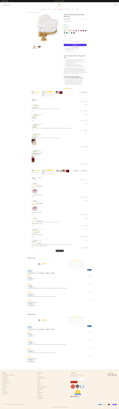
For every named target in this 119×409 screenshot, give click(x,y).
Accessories (54, 9)
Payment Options (40, 398)
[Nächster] (61, 28)
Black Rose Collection (5, 379)
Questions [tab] (39, 177)
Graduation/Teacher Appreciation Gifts (8, 374)
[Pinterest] (76, 396)
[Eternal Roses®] (59, 5)
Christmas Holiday (5, 392)
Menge (65, 35)
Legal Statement (40, 392)
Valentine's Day (4, 393)
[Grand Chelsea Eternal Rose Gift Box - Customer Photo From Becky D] (57, 171)
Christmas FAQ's (40, 376)
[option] (47, 28)
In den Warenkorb (75, 41)
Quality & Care (39, 389)
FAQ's (38, 374)
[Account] (114, 5)
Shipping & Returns (40, 388)
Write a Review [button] (84, 92)
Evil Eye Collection (5, 386)
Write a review (89, 269)
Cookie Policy (39, 393)
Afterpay (38, 379)
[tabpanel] (59, 290)
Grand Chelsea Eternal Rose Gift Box (34, 12)
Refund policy (39, 396)
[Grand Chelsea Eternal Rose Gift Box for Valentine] (64, 171)
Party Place (39, 383)
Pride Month (4, 389)
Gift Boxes (49, 9)
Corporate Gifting (60, 9)
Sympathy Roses (5, 380)
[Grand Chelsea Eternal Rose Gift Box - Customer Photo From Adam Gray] (67, 171)
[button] (85, 120)
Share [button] (33, 120)
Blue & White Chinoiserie (6, 382)
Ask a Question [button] (76, 170)
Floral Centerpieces (43, 9)
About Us (38, 382)
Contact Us (77, 9)
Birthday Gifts (4, 376)
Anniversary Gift (4, 377)
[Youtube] (74, 396)
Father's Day (4, 388)
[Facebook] (71, 396)
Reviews (38, 385)
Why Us (38, 380)
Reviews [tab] (33, 99)
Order (65, 1)
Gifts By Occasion (67, 9)
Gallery (73, 9)
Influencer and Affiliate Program (42, 386)
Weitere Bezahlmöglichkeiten (75, 47)
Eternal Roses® (69, 21)
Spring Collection (5, 383)
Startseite (28, 12)
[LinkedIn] (78, 396)
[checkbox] (53, 273)
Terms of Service (40, 395)
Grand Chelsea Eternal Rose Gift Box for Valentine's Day (40, 245)
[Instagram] (72, 396)
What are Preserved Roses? (41, 377)
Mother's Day (4, 385)
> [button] (60, 251)
